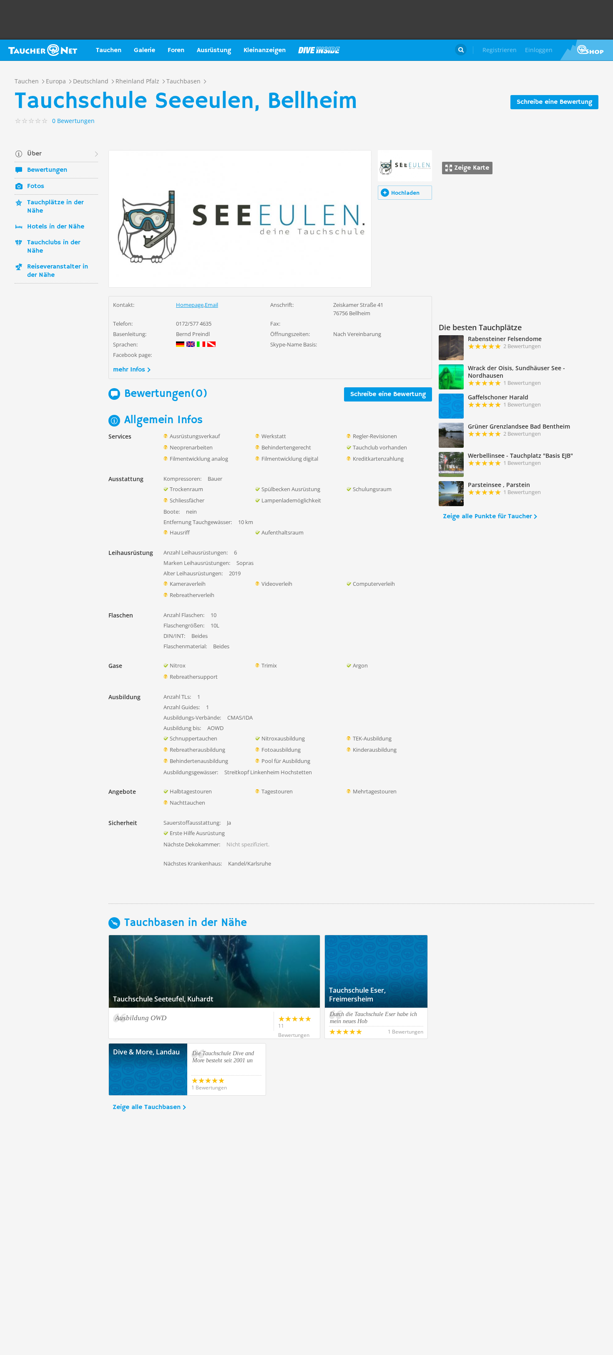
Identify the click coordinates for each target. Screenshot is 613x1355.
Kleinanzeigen (265, 50)
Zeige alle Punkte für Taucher (487, 516)
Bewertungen (47, 170)
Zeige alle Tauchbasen (147, 1107)
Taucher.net (42, 50)
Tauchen (108, 50)
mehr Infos (129, 370)
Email (211, 305)
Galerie (144, 50)
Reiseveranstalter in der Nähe (57, 271)
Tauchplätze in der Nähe (55, 206)
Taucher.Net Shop (586, 50)
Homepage (189, 305)
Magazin (319, 50)
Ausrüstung (214, 50)
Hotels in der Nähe (55, 227)
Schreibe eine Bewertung (554, 102)
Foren (176, 50)
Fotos (35, 186)
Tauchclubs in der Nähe (53, 246)
